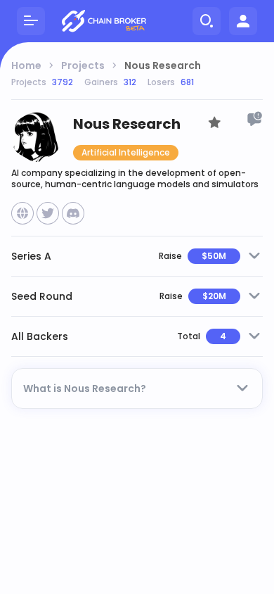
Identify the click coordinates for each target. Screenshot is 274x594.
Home (26, 65)
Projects (83, 65)
